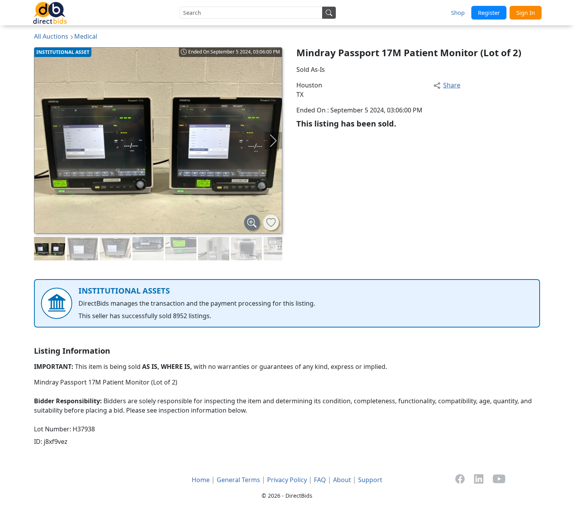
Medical (85, 36)
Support (370, 479)
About (342, 479)
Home (201, 479)
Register (489, 12)
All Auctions (51, 36)
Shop (458, 12)
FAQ (320, 479)
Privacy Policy (287, 479)
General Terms (238, 479)
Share (451, 85)
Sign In (525, 12)
